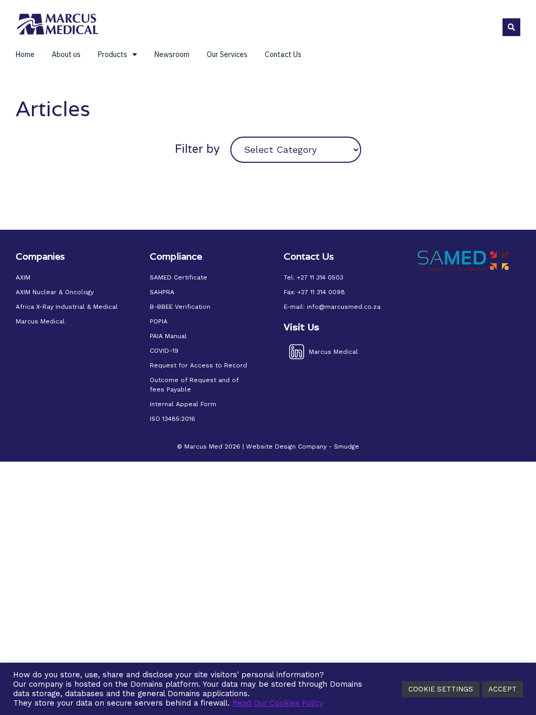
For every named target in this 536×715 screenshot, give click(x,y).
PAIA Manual (168, 336)
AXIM (23, 277)
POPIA (159, 321)
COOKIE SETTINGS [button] (440, 689)
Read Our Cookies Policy (277, 703)
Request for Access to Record (198, 365)
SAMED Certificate (178, 277)
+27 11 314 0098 (321, 292)
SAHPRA (162, 292)
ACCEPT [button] (502, 689)
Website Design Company (286, 446)
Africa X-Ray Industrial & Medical (67, 306)
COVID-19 (164, 350)
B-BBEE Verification (180, 306)
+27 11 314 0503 (320, 277)
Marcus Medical (40, 321)
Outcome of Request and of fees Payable (194, 384)
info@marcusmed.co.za (344, 306)
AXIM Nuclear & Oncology (55, 292)
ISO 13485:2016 (172, 418)
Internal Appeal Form (183, 404)
